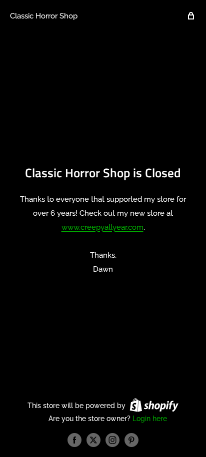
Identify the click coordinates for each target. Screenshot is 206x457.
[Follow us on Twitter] (93, 440)
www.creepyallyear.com (103, 227)
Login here (149, 419)
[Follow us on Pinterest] (131, 440)
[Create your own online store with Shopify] (154, 405)
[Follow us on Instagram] (113, 440)
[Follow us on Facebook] (75, 440)
